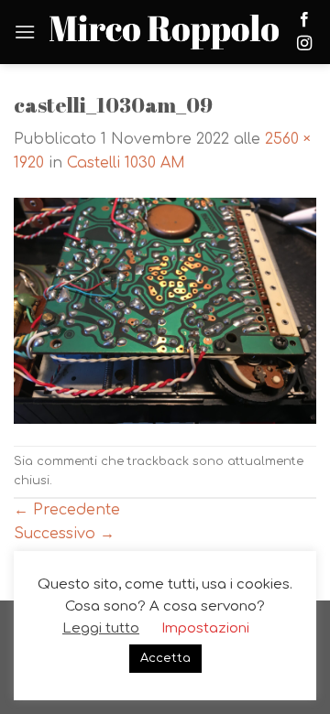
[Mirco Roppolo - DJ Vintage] (164, 32)
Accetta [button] (165, 658)
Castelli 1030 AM (126, 163)
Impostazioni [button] (205, 628)
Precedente (67, 510)
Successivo (64, 533)
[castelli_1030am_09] (165, 310)
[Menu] (25, 31)
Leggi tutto (100, 628)
